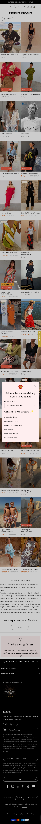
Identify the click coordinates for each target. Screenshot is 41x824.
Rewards (14, 661)
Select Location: (10, 402)
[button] (34, 385)
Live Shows (23, 661)
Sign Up (5, 661)
